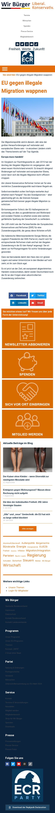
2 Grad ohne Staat (13, 653)
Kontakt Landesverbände (16, 622)
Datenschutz (10, 614)
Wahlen (38, 561)
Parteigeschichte (12, 672)
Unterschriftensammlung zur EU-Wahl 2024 (23, 684)
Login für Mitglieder (18, 590)
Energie (21, 546)
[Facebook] (17, 44)
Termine (27, 15)
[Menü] (4, 69)
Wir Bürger (46, 561)
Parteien (8, 555)
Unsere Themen (16, 587)
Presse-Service (27, 31)
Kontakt (8, 698)
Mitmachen (27, 21)
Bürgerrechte (42, 543)
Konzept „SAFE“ (12, 649)
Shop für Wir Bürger (13, 718)
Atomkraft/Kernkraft (11, 543)
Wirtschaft (12, 565)
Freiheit (6, 551)
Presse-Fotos (11, 749)
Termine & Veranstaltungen (16, 702)
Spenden (26, 26)
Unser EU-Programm (14, 641)
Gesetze (13, 551)
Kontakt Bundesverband (15, 618)
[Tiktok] (36, 44)
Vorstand (9, 676)
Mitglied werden (12, 710)
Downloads (10, 726)
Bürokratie (9, 546)
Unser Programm (12, 637)
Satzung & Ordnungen (14, 668)
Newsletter (9, 706)
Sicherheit (16, 561)
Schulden (7, 561)
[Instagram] (27, 44)
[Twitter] (22, 44)
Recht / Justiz (20, 556)
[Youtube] (32, 44)
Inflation (21, 550)
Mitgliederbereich (26, 37)
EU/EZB (43, 546)
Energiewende (33, 547)
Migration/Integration (38, 550)
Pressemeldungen (13, 741)
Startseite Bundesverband (16, 606)
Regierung (36, 555)
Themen (8, 645)
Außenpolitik (28, 543)
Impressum (10, 610)
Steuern (28, 560)
